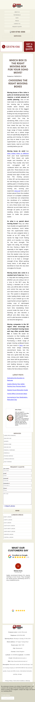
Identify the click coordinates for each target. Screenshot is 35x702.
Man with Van (7, 438)
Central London (8, 537)
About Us (17, 12)
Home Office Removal (10, 435)
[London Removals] (17, 5)
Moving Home (7, 444)
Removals (7, 453)
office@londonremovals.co (20, 658)
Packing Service (8, 455)
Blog (17, 17)
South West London (9, 528)
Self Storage (8, 461)
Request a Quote (17, 26)
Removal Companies (9, 450)
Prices (17, 20)
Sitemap (28, 680)
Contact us (17, 23)
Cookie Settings (6, 695)
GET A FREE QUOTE (29, 46)
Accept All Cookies (8, 698)
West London (7, 517)
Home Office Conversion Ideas (17, 394)
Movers (6, 441)
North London (8, 519)
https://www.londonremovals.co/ (19, 661)
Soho (21, 345)
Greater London (8, 534)
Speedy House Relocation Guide (17, 390)
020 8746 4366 (18, 32)
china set (17, 191)
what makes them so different (18, 153)
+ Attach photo (9, 506)
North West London (9, 531)
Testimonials (17, 15)
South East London (9, 525)
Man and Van (7, 447)
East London (7, 522)
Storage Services (9, 458)
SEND (17, 510)
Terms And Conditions (19, 680)
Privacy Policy (8, 680)
